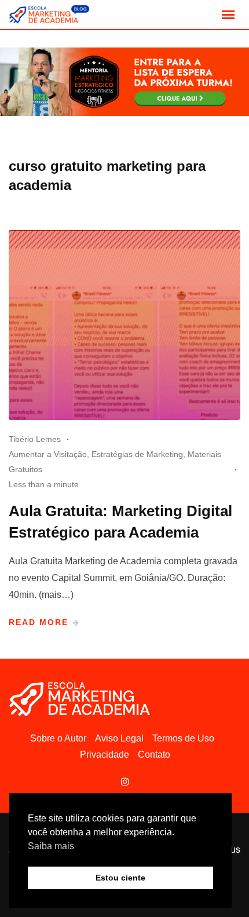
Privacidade (104, 754)
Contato (154, 754)
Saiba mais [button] (51, 846)
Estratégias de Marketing (137, 454)
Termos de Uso (183, 738)
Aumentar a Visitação (48, 454)
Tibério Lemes (35, 439)
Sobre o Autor (58, 738)
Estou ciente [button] (120, 877)
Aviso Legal (119, 738)
